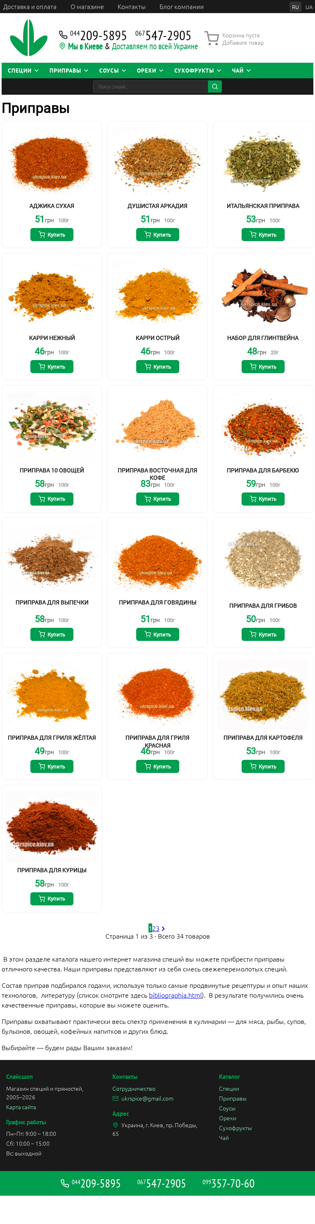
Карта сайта (21, 1107)
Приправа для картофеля (263, 737)
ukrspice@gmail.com (147, 1098)
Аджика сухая (52, 206)
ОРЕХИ (146, 70)
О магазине (87, 6)
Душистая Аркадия (157, 206)
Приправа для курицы (52, 870)
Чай (224, 1137)
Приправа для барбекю (263, 470)
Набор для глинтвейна (263, 338)
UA (309, 7)
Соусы (227, 1108)
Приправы (233, 1098)
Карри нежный (52, 338)
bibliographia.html (175, 994)
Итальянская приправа (263, 206)
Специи (229, 1088)
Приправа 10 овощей (52, 470)
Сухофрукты (235, 1128)
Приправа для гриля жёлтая (52, 737)
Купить (56, 235)
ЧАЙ (238, 70)
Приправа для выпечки (52, 602)
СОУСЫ (109, 70)
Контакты (132, 6)
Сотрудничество (133, 1088)
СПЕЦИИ (20, 70)
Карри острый (158, 338)
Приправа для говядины (157, 602)
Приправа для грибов (263, 605)
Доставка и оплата (30, 6)
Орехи (227, 1118)
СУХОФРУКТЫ (194, 70)
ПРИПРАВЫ (65, 70)
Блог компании (182, 6)
